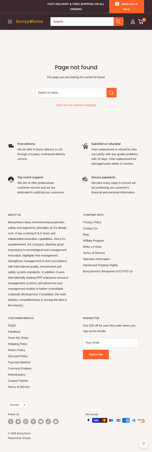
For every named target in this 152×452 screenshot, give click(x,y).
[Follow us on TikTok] (48, 421)
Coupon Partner (18, 380)
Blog (86, 234)
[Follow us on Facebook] (10, 421)
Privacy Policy (92, 222)
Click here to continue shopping (76, 105)
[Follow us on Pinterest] (33, 421)
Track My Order (18, 337)
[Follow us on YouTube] (41, 421)
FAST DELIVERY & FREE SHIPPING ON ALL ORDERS (76, 6)
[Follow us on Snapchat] (56, 421)
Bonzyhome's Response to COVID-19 (107, 271)
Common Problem (20, 368)
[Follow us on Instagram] (25, 421)
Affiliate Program (93, 240)
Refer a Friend (92, 246)
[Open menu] (10, 21)
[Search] (119, 21)
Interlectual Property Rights (100, 265)
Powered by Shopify (19, 438)
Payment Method (19, 362)
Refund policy (17, 374)
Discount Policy (18, 356)
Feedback (14, 331)
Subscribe (96, 354)
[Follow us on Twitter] (18, 421)
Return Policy (16, 350)
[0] (140, 21)
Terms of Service (94, 252)
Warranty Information (96, 259)
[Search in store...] (111, 92)
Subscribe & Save (129, 6)
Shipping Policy (18, 344)
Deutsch (14, 404)
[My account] (133, 21)
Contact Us (90, 228)
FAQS (12, 325)
